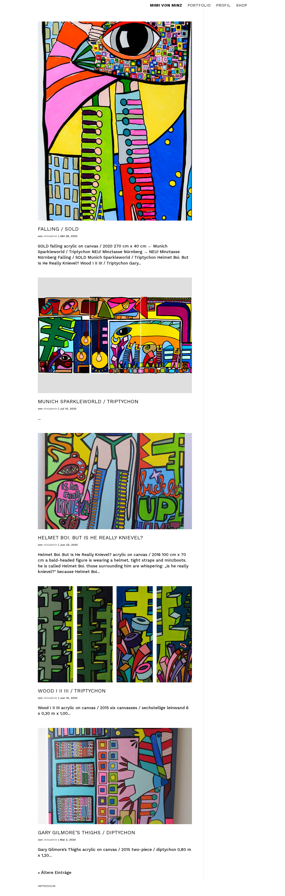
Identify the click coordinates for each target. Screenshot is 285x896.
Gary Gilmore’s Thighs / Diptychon (86, 832)
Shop (241, 6)
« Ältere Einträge (54, 872)
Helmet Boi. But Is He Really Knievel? (90, 537)
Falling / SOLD (58, 229)
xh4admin (50, 236)
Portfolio (199, 6)
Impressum (46, 885)
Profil (223, 6)
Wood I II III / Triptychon (72, 691)
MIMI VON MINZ (166, 6)
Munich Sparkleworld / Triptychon (88, 401)
